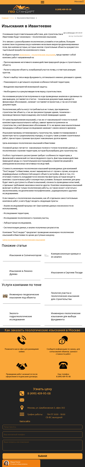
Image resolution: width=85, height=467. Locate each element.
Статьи (11, 18)
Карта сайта (25, 421)
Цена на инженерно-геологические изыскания (24, 240)
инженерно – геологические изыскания (37, 55)
